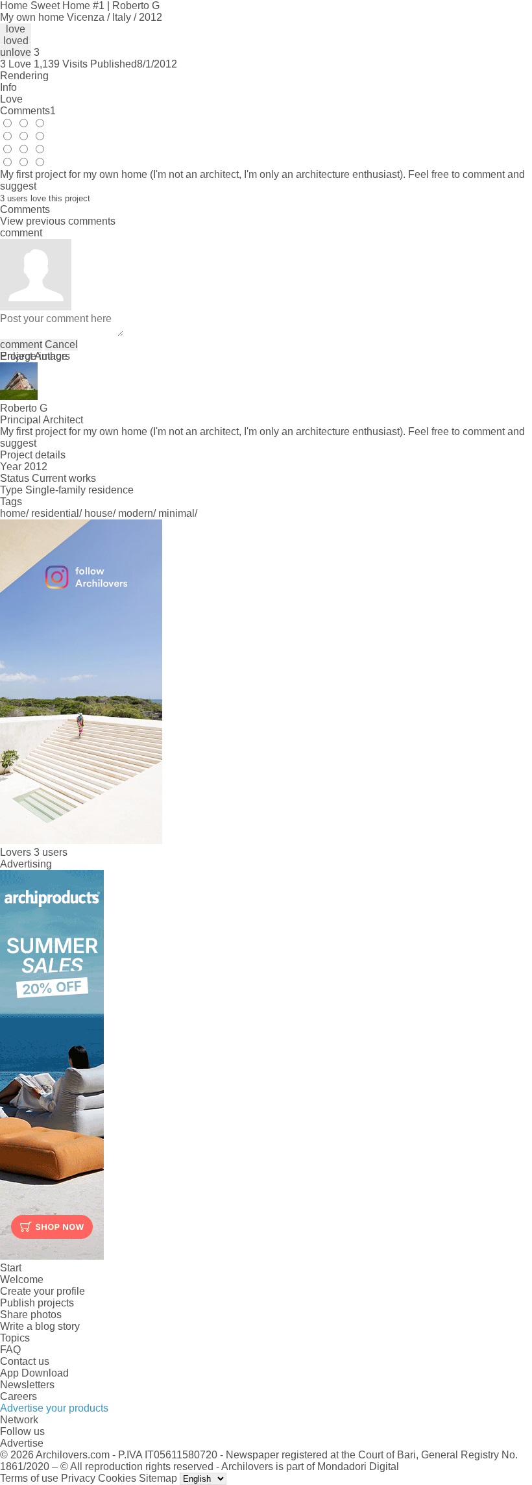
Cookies (117, 1478)
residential (55, 513)
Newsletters (27, 1384)
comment (21, 344)
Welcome (21, 1279)
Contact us (24, 1361)
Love (11, 99)
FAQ (10, 1349)
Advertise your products (54, 1408)
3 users (50, 852)
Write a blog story (40, 1326)
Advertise (21, 1443)
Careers (18, 1396)
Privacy (78, 1478)
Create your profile (42, 1291)
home (13, 513)
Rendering (24, 75)
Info (8, 87)
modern (135, 513)
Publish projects (37, 1302)
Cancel (61, 344)
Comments (28, 110)
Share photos (31, 1314)
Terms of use (29, 1478)
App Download (34, 1373)
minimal (176, 513)
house (98, 513)
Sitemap (158, 1478)
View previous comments (57, 221)
